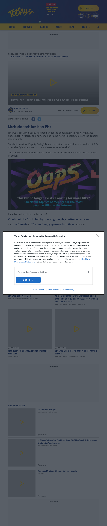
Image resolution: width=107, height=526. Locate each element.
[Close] (98, 236)
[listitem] (53, 272)
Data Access (53, 290)
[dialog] (53, 263)
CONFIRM (28, 280)
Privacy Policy (68, 290)
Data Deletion (38, 290)
